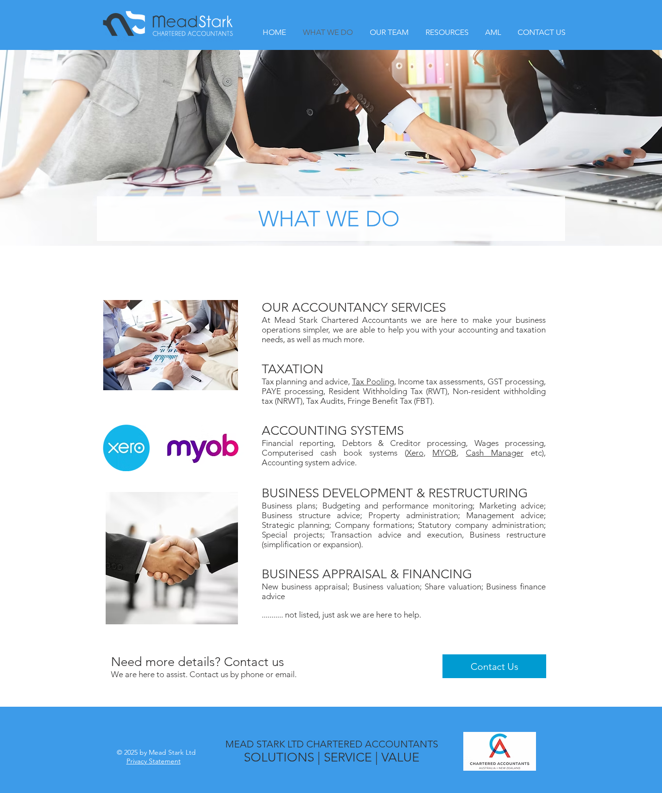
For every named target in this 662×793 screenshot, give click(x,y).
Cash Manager (494, 453)
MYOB (444, 453)
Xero (415, 453)
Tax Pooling (373, 381)
